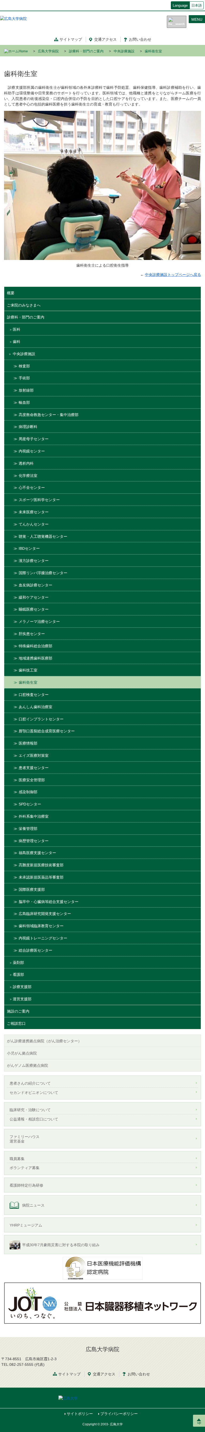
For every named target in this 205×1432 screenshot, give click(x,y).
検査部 (24, 366)
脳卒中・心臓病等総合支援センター (48, 902)
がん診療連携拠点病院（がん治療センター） (44, 1041)
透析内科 (26, 463)
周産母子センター (34, 439)
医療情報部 (28, 743)
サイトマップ (71, 39)
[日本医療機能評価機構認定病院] (102, 1268)
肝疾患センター (32, 634)
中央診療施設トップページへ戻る (173, 274)
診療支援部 (22, 987)
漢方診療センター (34, 560)
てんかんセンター (34, 524)
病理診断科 (28, 427)
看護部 (18, 974)
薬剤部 (18, 962)
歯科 (16, 341)
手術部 (24, 378)
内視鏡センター (32, 451)
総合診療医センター (35, 950)
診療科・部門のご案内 (86, 51)
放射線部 (26, 390)
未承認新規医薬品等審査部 (41, 877)
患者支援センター (34, 768)
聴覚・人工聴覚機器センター (43, 536)
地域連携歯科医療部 (35, 658)
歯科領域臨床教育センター (41, 926)
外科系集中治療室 (34, 816)
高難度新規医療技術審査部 (41, 865)
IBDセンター (29, 548)
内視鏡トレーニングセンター (43, 938)
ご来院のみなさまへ (24, 305)
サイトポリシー (80, 1414)
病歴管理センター (34, 841)
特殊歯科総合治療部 (35, 646)
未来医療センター (34, 512)
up (199, 1423)
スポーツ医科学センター (39, 500)
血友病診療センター (35, 585)
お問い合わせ (140, 39)
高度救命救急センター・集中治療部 (48, 415)
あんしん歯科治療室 (35, 707)
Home (23, 51)
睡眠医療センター (34, 609)
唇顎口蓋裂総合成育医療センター (47, 731)
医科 (16, 329)
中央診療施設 (124, 51)
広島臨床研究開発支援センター (45, 914)
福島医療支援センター (37, 853)
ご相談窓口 (16, 1023)
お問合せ (139, 1374)
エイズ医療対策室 (34, 755)
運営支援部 (22, 999)
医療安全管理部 (32, 780)
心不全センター (32, 487)
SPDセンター (30, 804)
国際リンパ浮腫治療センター (43, 573)
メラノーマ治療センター (39, 621)
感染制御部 (28, 792)
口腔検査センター (34, 694)
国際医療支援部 (32, 889)
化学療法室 (28, 475)
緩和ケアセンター (34, 597)
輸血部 (24, 402)
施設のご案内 (18, 1011)
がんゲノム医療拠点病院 (27, 1065)
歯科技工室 (28, 670)
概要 (10, 293)
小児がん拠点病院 (22, 1053)
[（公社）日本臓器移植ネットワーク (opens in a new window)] (102, 1303)
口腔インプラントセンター (41, 719)
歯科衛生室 (28, 682)
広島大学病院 (48, 51)
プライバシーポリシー (119, 1414)
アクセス (105, 39)
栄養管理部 (28, 828)
